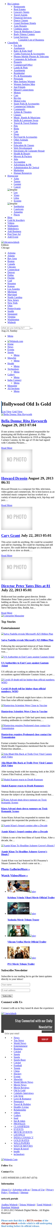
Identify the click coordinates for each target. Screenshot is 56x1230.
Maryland (12, 294)
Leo (16, 192)
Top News (19, 1040)
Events (17, 1076)
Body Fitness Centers (24, 34)
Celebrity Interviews (24, 1093)
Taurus (17, 181)
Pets (16, 126)
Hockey (17, 1073)
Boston (10, 261)
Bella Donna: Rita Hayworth (24, 421)
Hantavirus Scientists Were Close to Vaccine (24, 711)
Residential (19, 73)
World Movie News (23, 1082)
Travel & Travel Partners (26, 123)
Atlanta (11, 255)
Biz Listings (13, 3)
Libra (16, 198)
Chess (17, 1071)
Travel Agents (20, 15)
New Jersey (13, 300)
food (16, 1118)
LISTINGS (19, 1134)
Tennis (17, 1068)
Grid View (17, 411)
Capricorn (18, 209)
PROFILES (19, 1123)
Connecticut (13, 269)
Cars (16, 95)
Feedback (14, 1192)
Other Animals (21, 139)
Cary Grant (10, 535)
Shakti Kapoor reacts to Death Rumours (22, 785)
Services (18, 142)
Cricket (17, 1051)
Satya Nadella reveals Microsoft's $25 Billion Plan (27, 640)
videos (17, 1112)
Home (10, 344)
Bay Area (12, 258)
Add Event (12, 237)
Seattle (10, 311)
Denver (11, 272)
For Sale (18, 45)
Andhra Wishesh (9, 1204)
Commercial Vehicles (24, 106)
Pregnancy (19, 1101)
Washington (13, 319)
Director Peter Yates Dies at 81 (25, 586)
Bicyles (17, 98)
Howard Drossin (14, 478)
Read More (6, 448)
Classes (17, 114)
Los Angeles (13, 289)
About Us (6, 1189)
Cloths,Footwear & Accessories (29, 53)
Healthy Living (21, 1107)
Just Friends (19, 87)
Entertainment (20, 1046)
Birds (16, 128)
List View (7, 411)
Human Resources (23, 173)
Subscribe (7, 996)
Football (18, 1065)
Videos (10, 223)
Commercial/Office (23, 65)
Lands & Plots (21, 67)
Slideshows (13, 228)
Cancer (17, 187)
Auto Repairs (20, 26)
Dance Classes (21, 20)
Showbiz (18, 1079)
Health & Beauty (22, 153)
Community (19, 109)
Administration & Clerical (26, 167)
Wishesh (11, 322)
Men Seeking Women (24, 81)
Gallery (17, 1115)
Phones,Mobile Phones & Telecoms (31, 56)
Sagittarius (19, 206)
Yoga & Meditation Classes (27, 31)
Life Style (18, 1096)
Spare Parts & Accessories (26, 103)
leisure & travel (21, 1148)
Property (18, 62)
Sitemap (24, 1192)
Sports (17, 1054)
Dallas (10, 275)
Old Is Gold (19, 1090)
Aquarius (18, 212)
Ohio (9, 305)
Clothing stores (21, 28)
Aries (16, 178)
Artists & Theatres (23, 112)
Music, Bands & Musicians (27, 117)
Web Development (23, 148)
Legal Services (21, 37)
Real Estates (20, 9)
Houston (11, 283)
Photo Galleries (11, 869)
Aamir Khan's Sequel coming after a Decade (24, 831)
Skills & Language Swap (26, 120)
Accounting (19, 162)
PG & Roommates (23, 76)
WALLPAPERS (22, 1143)
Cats (16, 131)
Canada (11, 264)
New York (12, 303)
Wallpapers (12, 225)
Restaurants (19, 6)
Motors (17, 92)
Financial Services (23, 17)
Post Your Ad (14, 234)
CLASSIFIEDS (21, 1126)
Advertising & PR (22, 164)
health (17, 1151)
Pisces (17, 214)
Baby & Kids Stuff (23, 51)
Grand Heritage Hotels (25, 23)
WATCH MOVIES (23, 1146)
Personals (18, 78)
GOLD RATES (21, 1140)
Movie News (20, 1085)
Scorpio (17, 201)
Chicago (11, 266)
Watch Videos (10, 875)
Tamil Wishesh (44, 1204)
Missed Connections (24, 89)
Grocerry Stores (21, 12)
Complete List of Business (31, 40)
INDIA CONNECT (23, 1137)
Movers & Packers (23, 156)
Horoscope (12, 176)
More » (25, 869)
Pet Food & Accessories (25, 137)
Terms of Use (38, 1189)
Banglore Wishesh (10, 1207)
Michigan (12, 291)
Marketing (19, 170)
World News (20, 1043)
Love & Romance (22, 1098)
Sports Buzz (20, 1060)
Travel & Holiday (22, 1104)
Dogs (16, 134)
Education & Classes (24, 145)
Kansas (11, 286)
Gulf (9, 280)
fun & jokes (19, 1121)
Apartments (19, 70)
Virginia (11, 316)
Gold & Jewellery (16, 220)
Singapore (12, 314)
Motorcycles (20, 101)
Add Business (14, 231)
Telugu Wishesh (27, 1204)
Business (18, 1048)
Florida (10, 278)
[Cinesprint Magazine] (12, 615)
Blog (9, 217)
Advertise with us (21, 1189)
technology (19, 1154)
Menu (10, 336)
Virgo (16, 195)
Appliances (19, 48)
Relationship (20, 1110)
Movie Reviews (21, 1087)
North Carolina (14, 297)
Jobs (16, 159)
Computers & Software (25, 59)
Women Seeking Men (24, 84)
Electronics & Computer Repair (29, 151)
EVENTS (18, 1129)
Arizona (11, 253)
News (16, 1037)
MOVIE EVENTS (23, 1132)
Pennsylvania (14, 308)
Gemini (17, 184)
